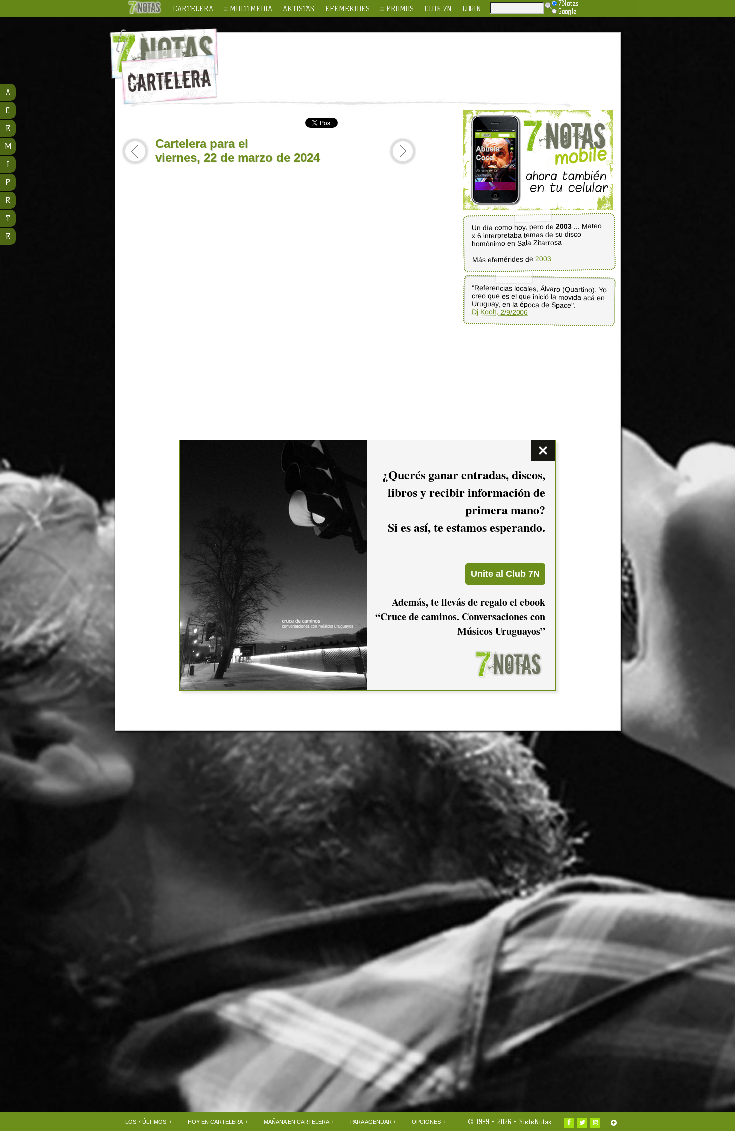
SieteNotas (536, 1122)
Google (567, 12)
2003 (543, 259)
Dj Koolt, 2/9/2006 (500, 312)
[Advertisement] (432, 60)
